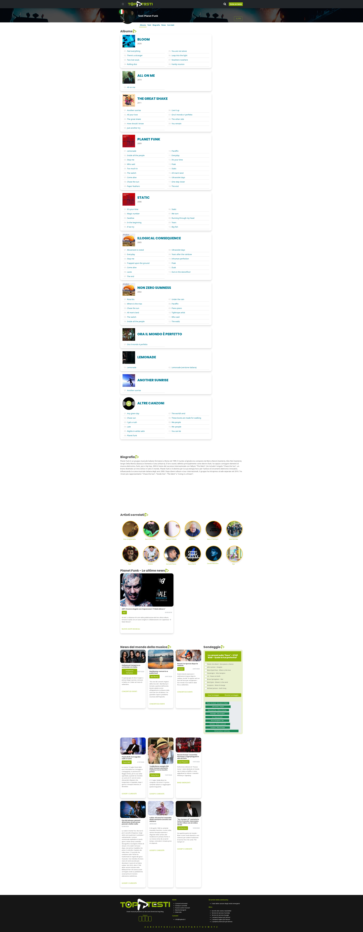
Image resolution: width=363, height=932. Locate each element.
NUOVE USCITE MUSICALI (131, 629)
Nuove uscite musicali (182, 908)
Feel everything (133, 51)
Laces (129, 272)
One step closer (178, 181)
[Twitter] (150, 918)
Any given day (133, 413)
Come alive (132, 177)
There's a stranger (135, 55)
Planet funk (132, 435)
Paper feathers (133, 186)
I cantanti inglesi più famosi (221, 919)
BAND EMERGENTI (183, 783)
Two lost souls (133, 60)
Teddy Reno (155, 775)
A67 (124, 612)
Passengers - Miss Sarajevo (216, 673)
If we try (130, 227)
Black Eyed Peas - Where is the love (219, 670)
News (163, 25)
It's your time (177, 159)
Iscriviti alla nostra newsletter (221, 911)
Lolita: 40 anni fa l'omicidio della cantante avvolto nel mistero (160, 819)
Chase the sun (133, 181)
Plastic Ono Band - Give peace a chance (220, 664)
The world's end (178, 413)
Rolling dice (132, 64)
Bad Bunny (154, 677)
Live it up (175, 110)
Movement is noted (135, 250)
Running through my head (183, 218)
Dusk (174, 267)
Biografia (156, 25)
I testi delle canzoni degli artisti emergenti (226, 903)
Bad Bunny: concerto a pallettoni (158, 672)
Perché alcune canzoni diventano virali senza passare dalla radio (131, 822)
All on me (131, 87)
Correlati (170, 25)
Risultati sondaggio (232, 695)
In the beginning (134, 222)
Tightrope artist (178, 312)
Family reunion (178, 64)
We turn (175, 213)
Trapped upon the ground (138, 263)
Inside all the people (136, 155)
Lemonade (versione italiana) (184, 367)
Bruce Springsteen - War (215, 679)
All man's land (177, 173)
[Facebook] (140, 918)
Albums (143, 25)
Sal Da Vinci (182, 828)
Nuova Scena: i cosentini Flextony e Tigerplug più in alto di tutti (188, 756)
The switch (131, 173)
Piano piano (177, 308)
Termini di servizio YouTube (221, 913)
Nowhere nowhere (180, 60)
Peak (174, 164)
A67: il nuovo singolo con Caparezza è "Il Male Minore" (143, 609)
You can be (176, 431)
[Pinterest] (143, 918)
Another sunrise (134, 110)
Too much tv (132, 168)
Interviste (178, 912)
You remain (176, 123)
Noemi (180, 669)
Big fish (175, 227)
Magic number (133, 213)
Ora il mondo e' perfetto (182, 114)
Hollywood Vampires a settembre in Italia (131, 666)
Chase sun (131, 418)
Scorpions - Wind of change (216, 685)
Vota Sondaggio (213, 695)
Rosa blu (130, 299)
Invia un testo (236, 4)
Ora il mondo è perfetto (137, 344)
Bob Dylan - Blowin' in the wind (217, 682)
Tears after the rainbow (182, 254)
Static (174, 168)
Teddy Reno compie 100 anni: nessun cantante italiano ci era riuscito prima (159, 769)
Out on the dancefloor (181, 272)
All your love (132, 114)
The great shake (134, 119)
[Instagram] (146, 918)
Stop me (130, 159)
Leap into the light (179, 55)
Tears (174, 222)
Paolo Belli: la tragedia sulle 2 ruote (131, 758)
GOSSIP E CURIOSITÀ (129, 794)
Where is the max (134, 303)
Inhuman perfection (180, 258)
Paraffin (175, 151)
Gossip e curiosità (181, 905)
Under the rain (178, 299)
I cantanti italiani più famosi (221, 917)
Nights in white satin (136, 431)
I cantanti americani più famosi (222, 921)
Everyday (175, 155)
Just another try (133, 128)
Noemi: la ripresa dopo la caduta (187, 665)
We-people (176, 422)
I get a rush (132, 422)
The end (175, 186)
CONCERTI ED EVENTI (129, 691)
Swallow (130, 218)
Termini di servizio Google (220, 915)
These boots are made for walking (186, 418)
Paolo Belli (126, 762)
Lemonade (131, 151)
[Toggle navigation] (123, 4)
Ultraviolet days (178, 177)
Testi (149, 25)
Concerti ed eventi (181, 903)
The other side (178, 119)
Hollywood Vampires (129, 671)
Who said (131, 164)
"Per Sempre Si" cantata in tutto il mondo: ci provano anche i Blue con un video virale (188, 822)
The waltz (176, 321)
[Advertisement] (228, 41)
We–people (176, 426)
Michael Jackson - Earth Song (216, 688)
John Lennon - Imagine (214, 667)
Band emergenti (180, 910)
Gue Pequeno (183, 762)
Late (129, 426)
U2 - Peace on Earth (213, 676)
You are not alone (179, 51)
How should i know (135, 123)
